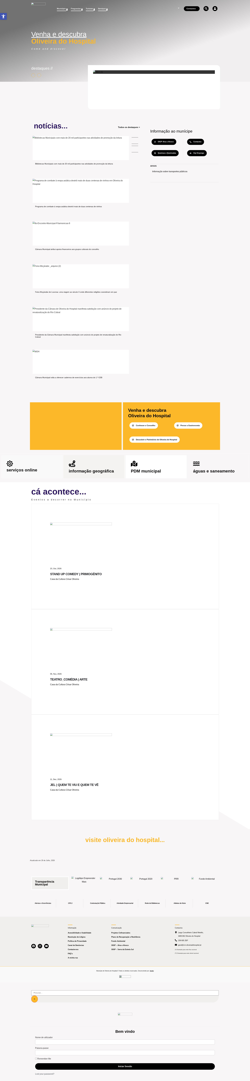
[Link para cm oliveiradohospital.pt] (38, 9)
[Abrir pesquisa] (206, 8)
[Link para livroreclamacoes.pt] (125, 977)
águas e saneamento (214, 471)
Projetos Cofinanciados (120, 933)
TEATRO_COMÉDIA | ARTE (68, 679)
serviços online (22, 470)
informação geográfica (91, 471)
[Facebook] (33, 946)
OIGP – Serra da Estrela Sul (122, 949)
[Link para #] (98, 72)
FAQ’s (70, 954)
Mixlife (152, 971)
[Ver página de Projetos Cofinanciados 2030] (114, 881)
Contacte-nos (73, 949)
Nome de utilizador (44, 1037)
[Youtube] (46, 946)
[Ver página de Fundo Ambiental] (206, 881)
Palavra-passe (42, 1048)
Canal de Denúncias (76, 945)
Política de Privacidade (77, 941)
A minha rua (73, 958)
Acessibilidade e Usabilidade (79, 933)
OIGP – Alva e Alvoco (120, 945)
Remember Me (44, 1059)
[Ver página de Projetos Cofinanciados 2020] (144, 881)
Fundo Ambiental (118, 941)
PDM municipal (146, 471)
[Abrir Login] (215, 8)
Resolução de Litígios (76, 937)
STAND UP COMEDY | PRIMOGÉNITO (76, 574)
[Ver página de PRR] (175, 881)
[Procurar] (34, 999)
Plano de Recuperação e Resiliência (125, 937)
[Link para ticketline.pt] (81, 630)
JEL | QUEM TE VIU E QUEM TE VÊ (74, 785)
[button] (3, 16)
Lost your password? (44, 1074)
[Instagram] (40, 946)
